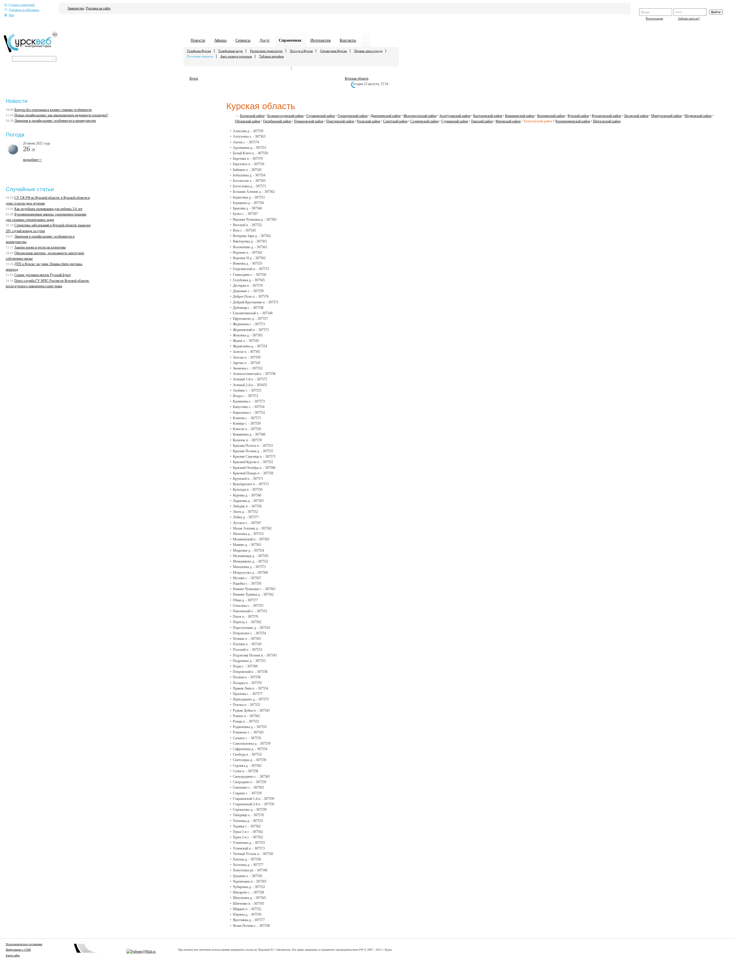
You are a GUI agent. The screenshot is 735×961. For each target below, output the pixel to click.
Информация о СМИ (18, 949)
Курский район (578, 116)
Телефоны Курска (199, 51)
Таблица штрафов (271, 56)
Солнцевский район (424, 121)
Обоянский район (247, 121)
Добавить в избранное (24, 9)
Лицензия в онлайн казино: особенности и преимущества (55, 121)
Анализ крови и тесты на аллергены (40, 247)
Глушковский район (320, 116)
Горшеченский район (353, 116)
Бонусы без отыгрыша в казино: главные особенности (53, 110)
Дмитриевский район (385, 116)
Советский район (395, 121)
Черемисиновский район (572, 121)
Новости (198, 40)
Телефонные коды (230, 51)
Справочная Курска (333, 51)
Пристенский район (340, 121)
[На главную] (30, 52)
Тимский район (482, 121)
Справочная (290, 40)
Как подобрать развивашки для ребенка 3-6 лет (48, 209)
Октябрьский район (277, 121)
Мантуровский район (666, 116)
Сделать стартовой (21, 4)
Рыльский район (368, 121)
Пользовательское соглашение (24, 944)
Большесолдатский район (285, 116)
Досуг (265, 40)
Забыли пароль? (689, 18)
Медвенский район (697, 116)
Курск (193, 78)
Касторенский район (487, 116)
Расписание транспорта (266, 51)
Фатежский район (508, 121)
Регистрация (654, 18)
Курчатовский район (606, 116)
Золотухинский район (454, 116)
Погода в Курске (301, 51)
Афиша (220, 40)
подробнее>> (32, 160)
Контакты (348, 40)
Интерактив (320, 40)
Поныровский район (308, 121)
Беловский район (252, 116)
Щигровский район (606, 121)
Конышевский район (519, 116)
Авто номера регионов (236, 56)
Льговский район (636, 116)
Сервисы (242, 40)
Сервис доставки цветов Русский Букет (42, 275)
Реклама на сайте (98, 8)
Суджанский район (454, 121)
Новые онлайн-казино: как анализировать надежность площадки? (61, 115)
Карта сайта (13, 955)
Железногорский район (419, 116)
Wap (11, 15)
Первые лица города (368, 51)
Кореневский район (551, 116)
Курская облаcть (356, 78)
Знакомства (75, 8)
